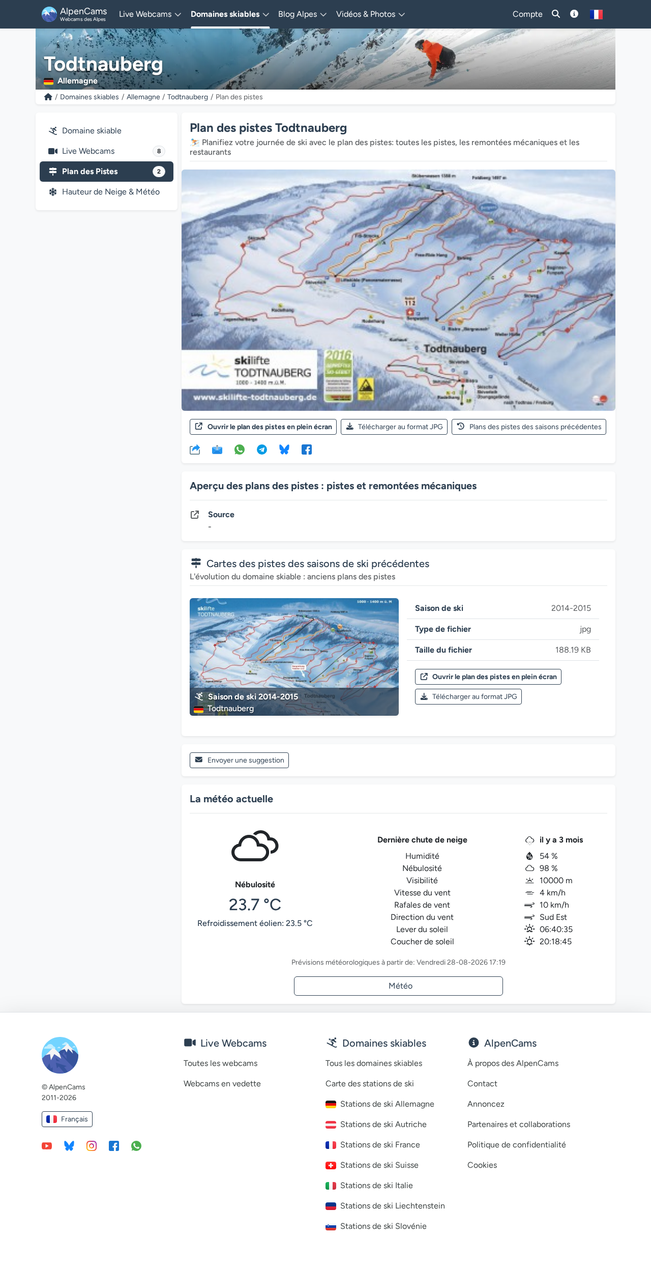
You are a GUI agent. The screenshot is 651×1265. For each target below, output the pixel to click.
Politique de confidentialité (516, 1144)
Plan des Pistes (111, 171)
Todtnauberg (187, 97)
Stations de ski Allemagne (387, 1104)
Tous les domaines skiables (374, 1063)
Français (74, 1119)
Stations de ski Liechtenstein (392, 1206)
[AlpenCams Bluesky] (69, 1145)
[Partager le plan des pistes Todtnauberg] (195, 449)
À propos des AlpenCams (512, 1063)
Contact (482, 1083)
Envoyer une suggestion (246, 760)
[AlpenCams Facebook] (114, 1145)
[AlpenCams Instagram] (91, 1145)
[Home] (48, 97)
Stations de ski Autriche (383, 1124)
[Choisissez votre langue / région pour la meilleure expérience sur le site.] (596, 14)
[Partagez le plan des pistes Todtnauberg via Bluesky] (284, 449)
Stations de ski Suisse (379, 1165)
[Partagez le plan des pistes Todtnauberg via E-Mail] (217, 449)
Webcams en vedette (222, 1083)
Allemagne (143, 97)
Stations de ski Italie (376, 1185)
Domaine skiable (92, 130)
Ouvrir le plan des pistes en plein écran (270, 427)
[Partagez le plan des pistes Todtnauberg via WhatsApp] (239, 449)
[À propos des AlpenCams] (574, 14)
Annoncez (486, 1104)
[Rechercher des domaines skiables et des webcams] (556, 14)
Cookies (482, 1165)
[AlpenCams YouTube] (47, 1145)
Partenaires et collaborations (518, 1124)
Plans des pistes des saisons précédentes (535, 427)
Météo (400, 986)
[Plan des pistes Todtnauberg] (398, 290)
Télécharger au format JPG (400, 427)
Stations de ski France (380, 1144)
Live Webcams (111, 151)
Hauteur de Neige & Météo (111, 191)
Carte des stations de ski (370, 1083)
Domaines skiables (89, 97)
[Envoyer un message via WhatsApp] (136, 1145)
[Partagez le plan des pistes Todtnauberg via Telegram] (262, 449)
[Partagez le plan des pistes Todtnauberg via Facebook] (307, 449)
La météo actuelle (231, 799)
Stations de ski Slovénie (383, 1226)
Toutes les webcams (220, 1063)
